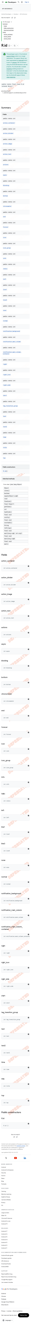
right (5, 364)
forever (5, 227)
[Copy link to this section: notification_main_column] (23, 910)
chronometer (7, 206)
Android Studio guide (7, 1255)
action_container (9, 123)
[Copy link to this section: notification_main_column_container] (10, 929)
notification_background (11, 331)
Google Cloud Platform (7, 1302)
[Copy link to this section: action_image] (14, 594)
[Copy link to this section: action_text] (12, 611)
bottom (5, 196)
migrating (9, 69)
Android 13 (4, 1242)
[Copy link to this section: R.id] (6, 1119)
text (4, 416)
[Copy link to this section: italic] (7, 794)
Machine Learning (6, 1194)
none (4, 310)
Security (3, 1173)
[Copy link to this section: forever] (9, 727)
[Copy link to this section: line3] (7, 844)
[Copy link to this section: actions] (9, 628)
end (4, 216)
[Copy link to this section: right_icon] (11, 963)
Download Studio (6, 1264)
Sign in (27, 2)
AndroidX (21, 60)
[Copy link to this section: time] (6, 1062)
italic (5, 269)
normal (5, 321)
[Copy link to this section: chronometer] (13, 694)
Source (3, 1175)
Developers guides (6, 1258)
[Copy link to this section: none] (7, 860)
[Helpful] (12, 17)
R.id (4, 471)
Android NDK (5, 1266)
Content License (21, 1146)
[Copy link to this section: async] (7, 644)
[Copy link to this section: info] (6, 777)
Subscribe (23, 1315)
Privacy (3, 1202)
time (4, 437)
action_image (7, 144)
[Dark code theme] (28, 566)
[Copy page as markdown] (14, 45)
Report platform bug (6, 1274)
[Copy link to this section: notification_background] (22, 894)
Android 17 (4, 1231)
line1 (5, 289)
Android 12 (4, 1245)
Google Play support (6, 1279)
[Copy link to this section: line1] (6, 827)
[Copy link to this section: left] (6, 810)
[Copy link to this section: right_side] (11, 979)
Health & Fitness (5, 1197)
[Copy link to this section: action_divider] (14, 578)
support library (11, 56)
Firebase (3, 1299)
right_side (6, 385)
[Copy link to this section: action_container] (16, 561)
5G (2, 1205)
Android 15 (4, 1237)
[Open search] (19, 2)
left (4, 279)
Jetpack (14, 62)
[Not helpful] (15, 17)
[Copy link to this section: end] (6, 711)
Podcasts (3, 1184)
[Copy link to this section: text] (6, 1029)
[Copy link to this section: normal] (8, 877)
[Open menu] (2, 2)
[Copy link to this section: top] (6, 1096)
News (2, 1178)
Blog (2, 1181)
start (5, 395)
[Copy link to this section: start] (7, 996)
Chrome (3, 1296)
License (9, 1311)
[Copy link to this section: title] (6, 1079)
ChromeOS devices (6, 1218)
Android (3, 1167)
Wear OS (3, 1215)
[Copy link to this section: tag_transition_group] (19, 1012)
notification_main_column (12, 341)
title (5, 447)
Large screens (5, 1212)
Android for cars (5, 1221)
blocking (6, 185)
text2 (5, 427)
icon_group (7, 248)
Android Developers (6, 14)
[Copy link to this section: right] (7, 946)
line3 (5, 300)
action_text (7, 154)
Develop (16, 14)
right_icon (7, 374)
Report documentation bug (8, 1277)
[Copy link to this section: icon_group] (12, 761)
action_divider (8, 133)
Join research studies (7, 1282)
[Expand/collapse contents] (11, 22)
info (4, 258)
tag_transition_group (10, 406)
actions (5, 164)
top (4, 458)
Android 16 (4, 1234)
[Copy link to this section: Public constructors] (22, 1113)
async (5, 175)
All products (4, 1305)
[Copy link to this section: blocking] (9, 661)
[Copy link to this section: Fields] (9, 555)
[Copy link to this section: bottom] (9, 677)
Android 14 (4, 1239)
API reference (7, 8)
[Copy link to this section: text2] (7, 1046)
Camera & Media (6, 1200)
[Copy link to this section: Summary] (12, 108)
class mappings (11, 77)
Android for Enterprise (7, 1170)
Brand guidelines (17, 1311)
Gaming (3, 1191)
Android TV (4, 1224)
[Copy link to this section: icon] (6, 744)
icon (4, 237)
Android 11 (4, 1248)
